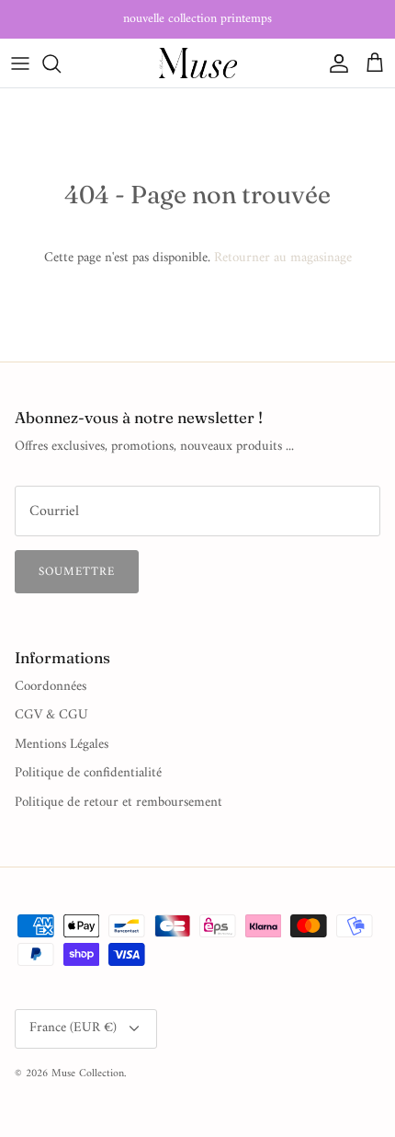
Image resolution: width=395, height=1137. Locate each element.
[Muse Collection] (198, 63)
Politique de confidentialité (88, 773)
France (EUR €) (73, 1028)
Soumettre (77, 571)
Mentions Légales (61, 744)
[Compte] (334, 63)
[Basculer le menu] (20, 63)
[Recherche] (60, 63)
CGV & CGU (51, 715)
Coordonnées (50, 686)
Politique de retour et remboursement (118, 802)
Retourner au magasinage (283, 258)
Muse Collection (87, 1074)
